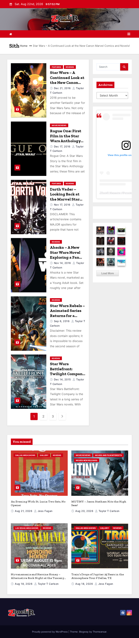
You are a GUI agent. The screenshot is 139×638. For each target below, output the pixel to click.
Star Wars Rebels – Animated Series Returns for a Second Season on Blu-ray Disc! (67, 315)
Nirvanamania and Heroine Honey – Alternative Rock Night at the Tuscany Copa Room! (37, 578)
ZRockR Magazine (110, 192)
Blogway (84, 631)
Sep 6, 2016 (62, 321)
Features (56, 67)
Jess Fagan (44, 510)
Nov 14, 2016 (63, 262)
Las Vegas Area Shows (26, 528)
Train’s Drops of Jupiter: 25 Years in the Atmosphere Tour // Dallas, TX (97, 576)
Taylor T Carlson (108, 510)
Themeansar (99, 631)
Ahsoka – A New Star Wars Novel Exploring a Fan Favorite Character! (65, 257)
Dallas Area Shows (25, 455)
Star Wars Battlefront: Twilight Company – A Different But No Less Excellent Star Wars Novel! (67, 376)
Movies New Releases (86, 460)
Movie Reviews (59, 125)
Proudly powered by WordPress (50, 631)
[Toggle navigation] (129, 34)
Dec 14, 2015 (63, 379)
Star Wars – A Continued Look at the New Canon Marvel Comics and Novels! (67, 82)
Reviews (70, 67)
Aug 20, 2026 (84, 510)
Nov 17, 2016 (62, 204)
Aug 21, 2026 (24, 510)
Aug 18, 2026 (24, 583)
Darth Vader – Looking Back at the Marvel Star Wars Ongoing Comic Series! (65, 199)
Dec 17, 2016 (62, 146)
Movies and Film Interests (108, 455)
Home (24, 45)
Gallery (44, 455)
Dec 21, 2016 (63, 88)
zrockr (128, 192)
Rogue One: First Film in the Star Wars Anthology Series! (65, 138)
